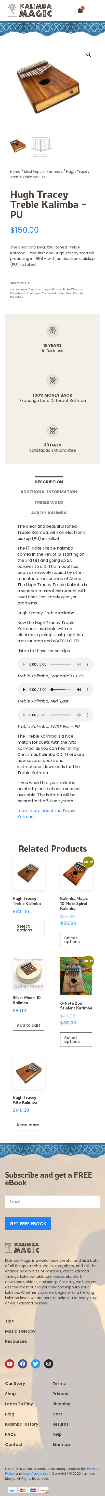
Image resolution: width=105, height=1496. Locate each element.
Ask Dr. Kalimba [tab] (49, 513)
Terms (59, 1383)
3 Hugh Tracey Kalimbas (45, 289)
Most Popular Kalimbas (43, 171)
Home (15, 171)
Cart (57, 1414)
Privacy (60, 1394)
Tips (9, 1321)
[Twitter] (35, 1363)
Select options (24, 928)
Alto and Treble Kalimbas (47, 293)
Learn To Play (19, 1404)
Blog (9, 1414)
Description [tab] (49, 482)
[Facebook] (22, 1363)
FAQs (10, 1434)
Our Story (15, 1383)
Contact (14, 1444)
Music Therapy (20, 1331)
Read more (28, 1125)
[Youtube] (9, 1363)
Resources (16, 1341)
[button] (98, 10)
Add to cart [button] (28, 1025)
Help (57, 1434)
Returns (60, 1424)
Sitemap (61, 1444)
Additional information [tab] (48, 492)
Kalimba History (21, 1424)
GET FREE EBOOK (28, 1223)
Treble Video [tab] (48, 502)
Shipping (61, 1404)
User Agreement (36, 1473)
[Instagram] (48, 1363)
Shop (10, 1394)
